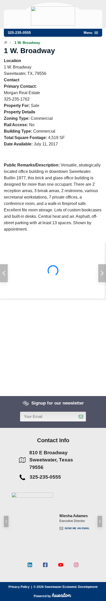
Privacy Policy (19, 587)
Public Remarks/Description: (32, 165)
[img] (53, 271)
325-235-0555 (19, 33)
